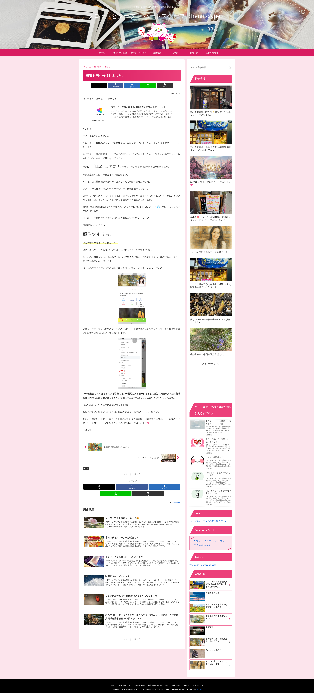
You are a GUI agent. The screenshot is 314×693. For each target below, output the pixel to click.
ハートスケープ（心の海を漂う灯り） (208, 521)
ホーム (112, 685)
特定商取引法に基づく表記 (158, 685)
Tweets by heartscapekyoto (203, 565)
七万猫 (199, 689)
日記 (86, 468)
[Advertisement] (211, 383)
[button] (165, 85)
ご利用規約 (121, 685)
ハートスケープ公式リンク (194, 685)
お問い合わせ (176, 685)
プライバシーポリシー (136, 685)
